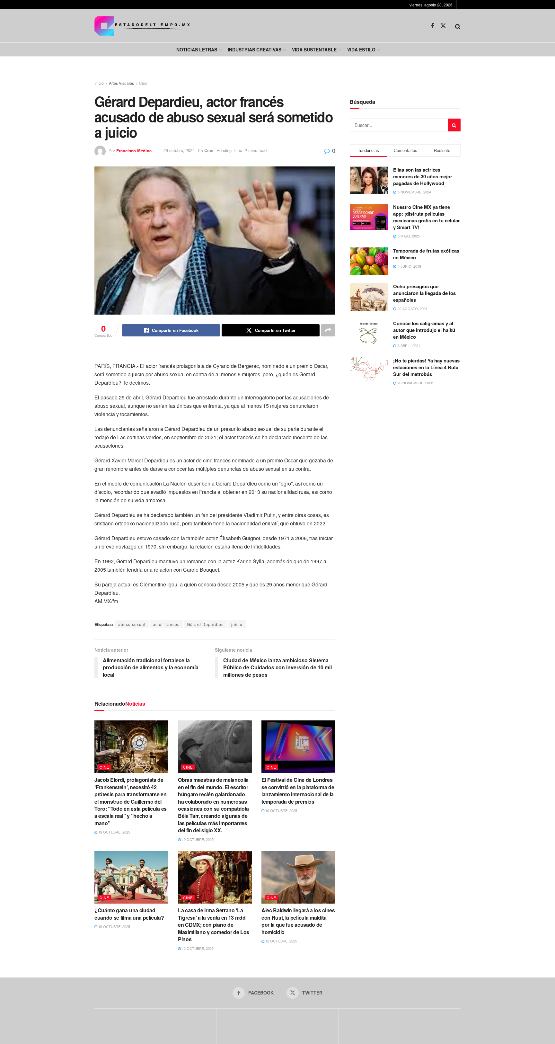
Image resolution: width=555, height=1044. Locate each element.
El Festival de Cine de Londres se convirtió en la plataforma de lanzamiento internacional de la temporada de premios (297, 790)
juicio (236, 624)
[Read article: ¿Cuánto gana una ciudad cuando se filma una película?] (131, 877)
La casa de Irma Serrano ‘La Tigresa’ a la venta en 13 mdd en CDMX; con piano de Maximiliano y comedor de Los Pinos (213, 924)
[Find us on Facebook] (432, 26)
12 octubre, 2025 (197, 948)
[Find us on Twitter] (443, 26)
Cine (143, 83)
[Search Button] (458, 26)
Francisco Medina (134, 150)
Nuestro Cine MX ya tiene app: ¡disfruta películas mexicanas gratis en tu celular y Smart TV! (426, 217)
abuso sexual (131, 624)
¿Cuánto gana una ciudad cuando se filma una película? (129, 913)
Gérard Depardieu (205, 624)
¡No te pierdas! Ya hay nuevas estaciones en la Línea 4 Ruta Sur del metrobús (426, 367)
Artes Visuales (121, 83)
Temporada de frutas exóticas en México (426, 254)
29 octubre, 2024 (179, 150)
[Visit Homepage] (142, 26)
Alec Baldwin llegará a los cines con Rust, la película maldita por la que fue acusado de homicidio (298, 920)
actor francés (166, 624)
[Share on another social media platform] (328, 330)
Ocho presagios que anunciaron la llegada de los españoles (424, 293)
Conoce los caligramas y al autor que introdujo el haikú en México (424, 330)
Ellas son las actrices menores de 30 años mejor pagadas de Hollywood (422, 176)
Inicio (99, 83)
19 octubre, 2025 (113, 831)
